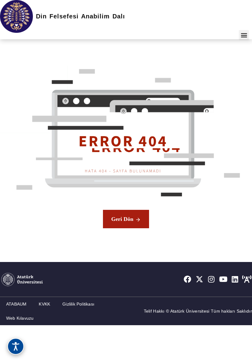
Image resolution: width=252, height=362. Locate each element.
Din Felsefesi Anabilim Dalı (80, 16)
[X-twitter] (199, 279)
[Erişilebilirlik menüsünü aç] (15, 346)
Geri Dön (122, 219)
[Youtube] (223, 279)
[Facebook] (187, 279)
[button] (244, 35)
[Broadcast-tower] (247, 279)
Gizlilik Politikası (78, 304)
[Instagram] (211, 279)
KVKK (44, 304)
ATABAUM (16, 304)
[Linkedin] (235, 279)
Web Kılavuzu (19, 318)
